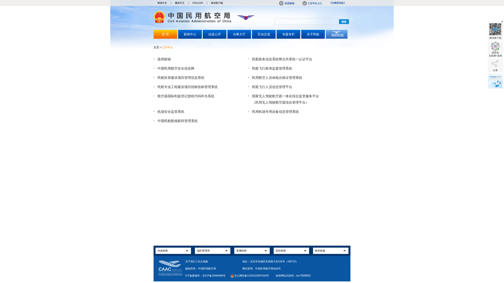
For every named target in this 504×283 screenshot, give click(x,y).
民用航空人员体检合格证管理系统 (277, 78)
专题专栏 (288, 34)
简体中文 (162, 3)
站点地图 (203, 261)
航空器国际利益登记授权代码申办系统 (186, 96)
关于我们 (190, 261)
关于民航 (313, 34)
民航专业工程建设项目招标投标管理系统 (188, 87)
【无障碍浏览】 (337, 3)
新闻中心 (190, 34)
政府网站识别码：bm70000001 (293, 275)
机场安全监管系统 (171, 112)
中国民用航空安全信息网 (176, 68)
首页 (156, 47)
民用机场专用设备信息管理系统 (275, 112)
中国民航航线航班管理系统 (178, 121)
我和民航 (337, 35)
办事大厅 (239, 34)
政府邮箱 (289, 3)
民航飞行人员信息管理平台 (272, 87)
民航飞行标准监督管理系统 (272, 68)
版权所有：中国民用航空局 (200, 268)
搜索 (343, 21)
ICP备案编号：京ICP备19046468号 (205, 275)
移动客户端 (217, 3)
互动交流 (264, 34)
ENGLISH (198, 3)
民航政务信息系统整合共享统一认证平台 (282, 59)
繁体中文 (179, 3)
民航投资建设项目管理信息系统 (181, 78)
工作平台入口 (315, 3)
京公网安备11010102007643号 (251, 275)
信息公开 (214, 34)
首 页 (165, 34)
